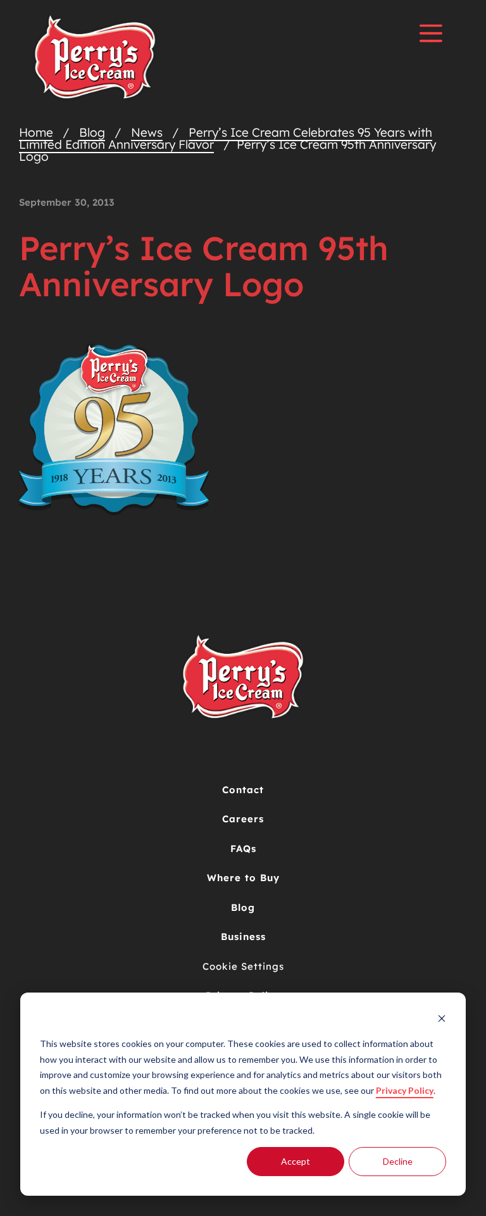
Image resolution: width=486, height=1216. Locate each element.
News (147, 132)
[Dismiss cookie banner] (441, 1020)
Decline (398, 1161)
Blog (92, 132)
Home (36, 132)
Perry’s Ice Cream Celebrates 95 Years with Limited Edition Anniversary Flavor (225, 138)
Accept (295, 1161)
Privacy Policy (404, 1090)
